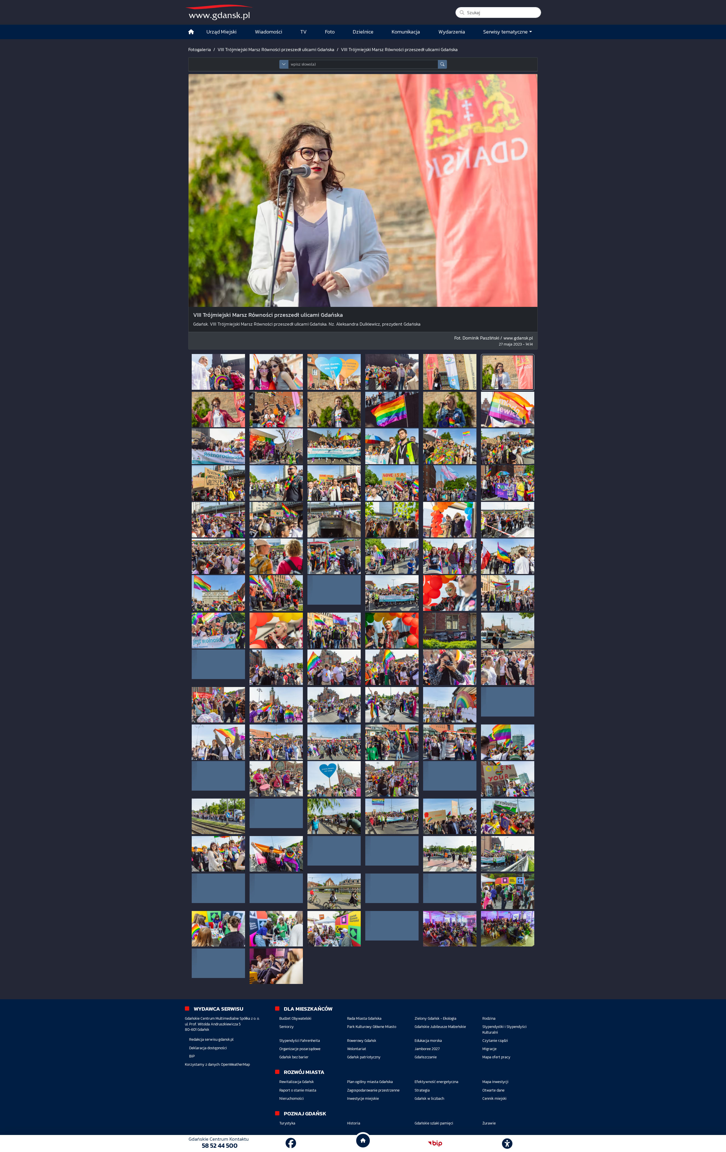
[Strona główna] (191, 32)
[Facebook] (291, 1143)
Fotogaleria (199, 49)
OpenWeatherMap (235, 1064)
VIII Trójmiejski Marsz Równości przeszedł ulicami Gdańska (276, 49)
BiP (192, 1056)
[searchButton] (442, 64)
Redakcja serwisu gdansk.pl (211, 1039)
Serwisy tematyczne (505, 31)
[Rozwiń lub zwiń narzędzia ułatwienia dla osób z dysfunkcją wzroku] (507, 1143)
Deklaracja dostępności (208, 1048)
